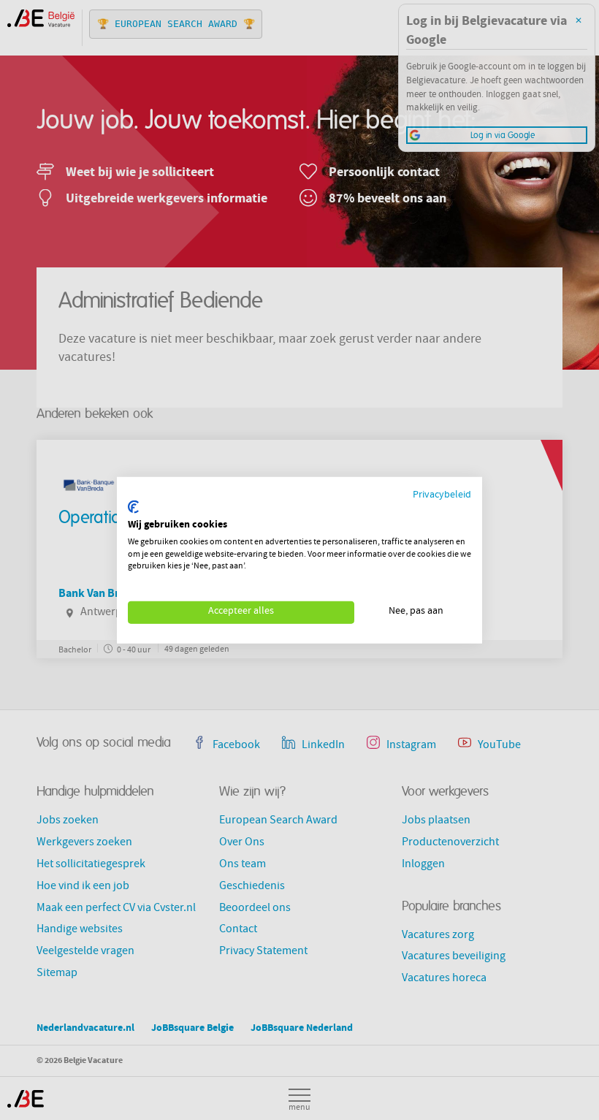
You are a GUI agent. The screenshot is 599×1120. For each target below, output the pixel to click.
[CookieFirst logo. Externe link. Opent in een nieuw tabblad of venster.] (133, 507)
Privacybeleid (442, 495)
